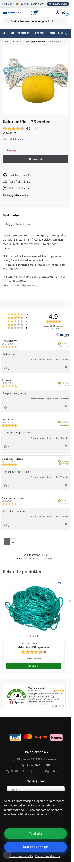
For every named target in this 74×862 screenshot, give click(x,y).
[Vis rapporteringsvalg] (65, 368)
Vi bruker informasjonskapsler (7, 855)
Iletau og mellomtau (35, 41)
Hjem (6, 41)
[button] (64, 12)
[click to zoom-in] (37, 80)
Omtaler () (9, 133)
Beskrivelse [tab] (11, 215)
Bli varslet (33, 665)
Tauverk (16, 41)
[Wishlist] (59, 583)
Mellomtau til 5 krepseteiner (33, 647)
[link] (35, 696)
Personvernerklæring (47, 855)
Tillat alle (35, 833)
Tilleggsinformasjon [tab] (16, 224)
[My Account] (57, 12)
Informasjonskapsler (21, 855)
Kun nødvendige (35, 847)
